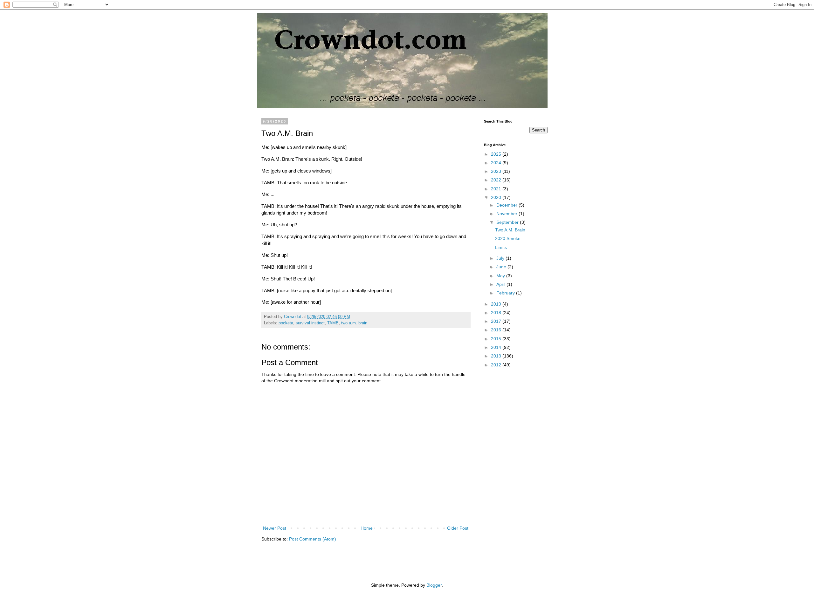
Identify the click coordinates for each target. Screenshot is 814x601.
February (506, 292)
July (501, 258)
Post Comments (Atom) (312, 538)
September (508, 222)
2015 (496, 338)
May (501, 275)
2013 (496, 355)
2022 (496, 179)
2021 (496, 188)
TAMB (333, 323)
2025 (496, 154)
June (501, 266)
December (507, 205)
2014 (496, 347)
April (501, 284)
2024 (496, 162)
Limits (501, 247)
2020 (496, 197)
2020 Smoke (508, 238)
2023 (496, 171)
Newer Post (274, 528)
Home (367, 528)
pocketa (286, 323)
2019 (496, 304)
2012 (496, 364)
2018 (496, 312)
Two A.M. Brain (510, 229)
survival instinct (310, 323)
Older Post (457, 528)
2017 (496, 321)
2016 (496, 329)
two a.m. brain (354, 323)
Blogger (434, 585)
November (507, 213)
